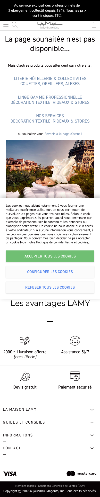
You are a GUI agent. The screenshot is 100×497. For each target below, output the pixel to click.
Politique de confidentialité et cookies (62, 242)
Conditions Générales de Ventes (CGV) (61, 486)
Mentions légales (25, 486)
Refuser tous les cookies (50, 287)
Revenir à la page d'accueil (63, 134)
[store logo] (50, 26)
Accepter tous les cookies (50, 256)
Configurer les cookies (50, 271)
